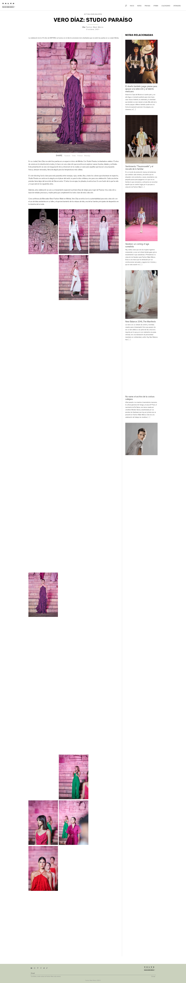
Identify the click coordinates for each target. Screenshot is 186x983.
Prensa (147, 6)
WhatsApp (87, 155)
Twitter (74, 155)
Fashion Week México (94, 27)
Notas (139, 6)
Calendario (165, 6)
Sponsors (177, 6)
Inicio (132, 6)
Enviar (153, 976)
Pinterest (80, 155)
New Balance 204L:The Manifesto (140, 321)
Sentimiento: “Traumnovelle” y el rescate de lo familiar (139, 167)
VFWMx (155, 6)
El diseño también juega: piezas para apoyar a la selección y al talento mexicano (141, 89)
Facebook (67, 155)
